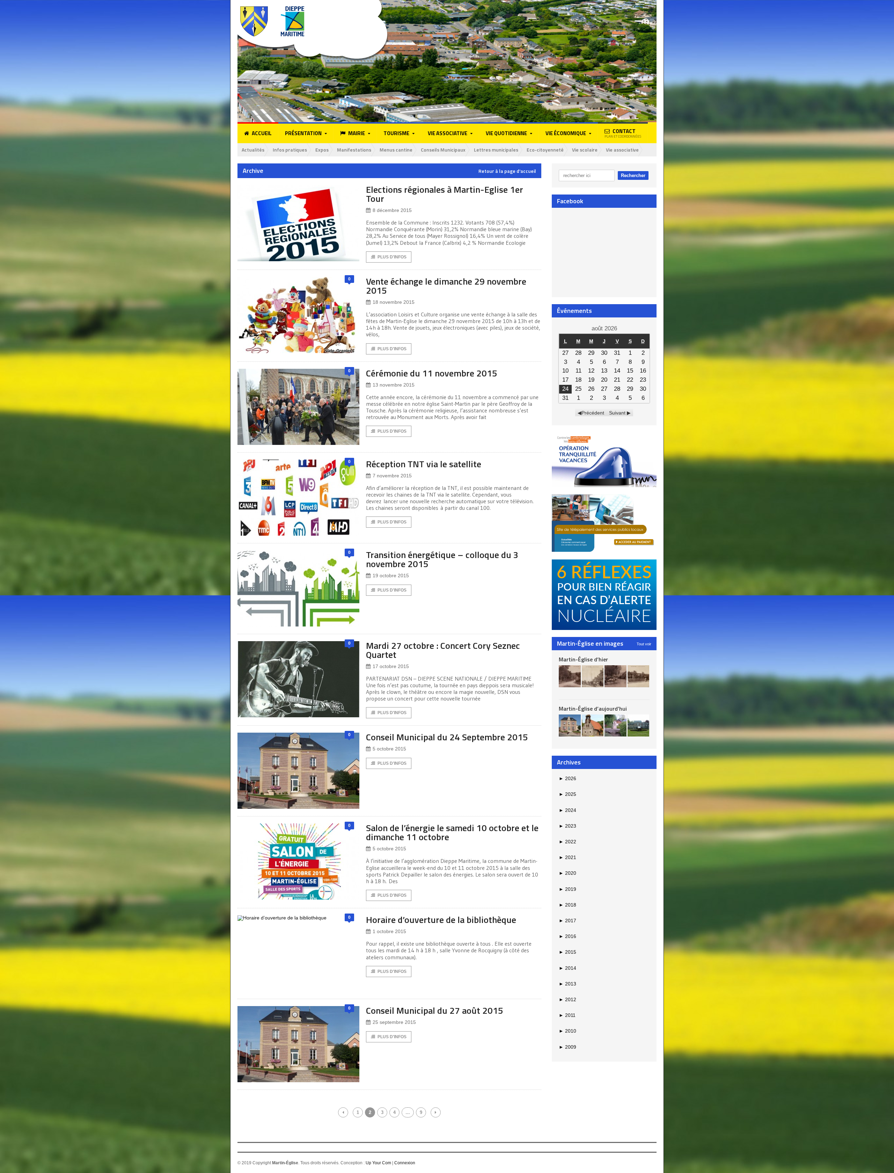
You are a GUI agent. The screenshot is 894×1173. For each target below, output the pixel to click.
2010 (567, 1031)
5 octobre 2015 (389, 749)
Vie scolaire (585, 149)
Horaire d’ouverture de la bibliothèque (441, 919)
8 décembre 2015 (392, 210)
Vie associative (622, 149)
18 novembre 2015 (394, 302)
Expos (322, 149)
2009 (567, 1047)
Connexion (404, 1162)
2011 (567, 1015)
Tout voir (644, 644)
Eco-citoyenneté (545, 149)
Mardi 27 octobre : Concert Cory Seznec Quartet (443, 650)
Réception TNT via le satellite (423, 464)
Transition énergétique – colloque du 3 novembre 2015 (442, 559)
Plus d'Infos (392, 257)
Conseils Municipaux (443, 149)
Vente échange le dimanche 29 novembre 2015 (446, 285)
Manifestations (354, 149)
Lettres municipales (496, 149)
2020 (567, 873)
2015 (567, 952)
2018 (567, 905)
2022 (567, 841)
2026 (567, 778)
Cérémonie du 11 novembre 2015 (431, 373)
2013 (567, 984)
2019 (567, 889)
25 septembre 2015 (394, 1022)
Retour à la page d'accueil (507, 171)
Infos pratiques (290, 149)
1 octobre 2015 (389, 931)
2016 (567, 936)
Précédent (592, 413)
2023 (567, 826)
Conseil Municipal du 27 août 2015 (434, 1010)
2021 (567, 857)
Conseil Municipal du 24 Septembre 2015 (447, 737)
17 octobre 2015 (391, 666)
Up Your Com (378, 1162)
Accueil (262, 133)
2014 (567, 968)
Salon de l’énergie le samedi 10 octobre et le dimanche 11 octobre (452, 832)
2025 (567, 794)
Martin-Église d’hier (583, 659)
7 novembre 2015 (392, 475)
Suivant (617, 413)
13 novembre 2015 (394, 385)
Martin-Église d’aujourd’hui (593, 708)
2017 (567, 920)
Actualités (253, 149)
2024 (567, 810)
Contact (622, 133)
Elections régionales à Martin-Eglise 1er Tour (444, 194)
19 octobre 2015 (391, 575)
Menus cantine (396, 149)
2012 (567, 999)
